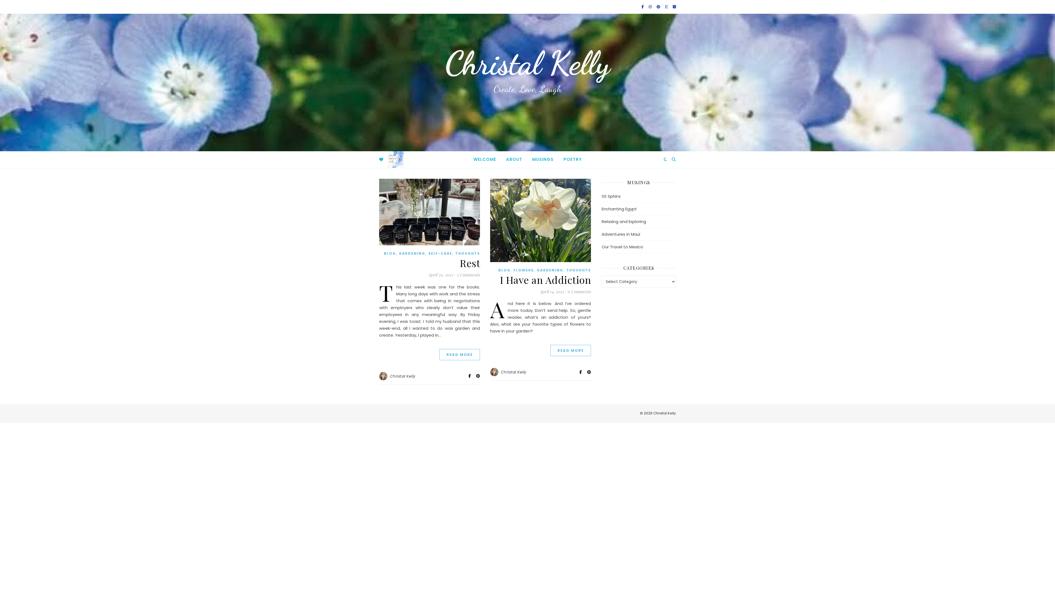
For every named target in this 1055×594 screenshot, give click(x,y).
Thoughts (467, 253)
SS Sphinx (611, 196)
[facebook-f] (643, 6)
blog (390, 253)
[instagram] (651, 6)
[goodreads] (674, 6)
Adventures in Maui (621, 234)
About (514, 159)
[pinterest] (659, 6)
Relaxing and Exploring (624, 221)
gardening (412, 253)
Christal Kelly (527, 63)
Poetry (572, 159)
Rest (470, 263)
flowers (523, 270)
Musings (543, 159)
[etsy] (667, 6)
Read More (459, 354)
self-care (440, 253)
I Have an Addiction (545, 279)
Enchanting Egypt (619, 209)
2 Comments (468, 274)
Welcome (484, 159)
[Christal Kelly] (395, 159)
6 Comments (579, 291)
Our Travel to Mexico (622, 247)
